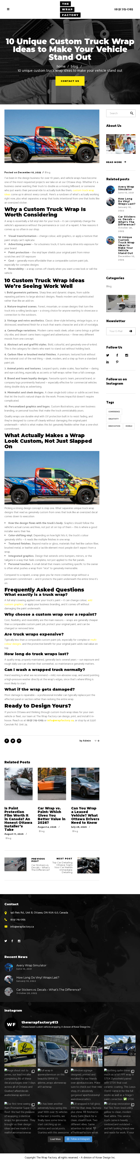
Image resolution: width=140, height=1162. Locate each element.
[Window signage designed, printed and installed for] (86, 1084)
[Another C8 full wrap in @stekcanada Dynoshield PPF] (53, 1051)
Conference (114, 411)
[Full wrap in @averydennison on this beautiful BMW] (53, 1084)
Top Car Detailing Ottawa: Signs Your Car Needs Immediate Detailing (62, 865)
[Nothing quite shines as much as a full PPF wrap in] (120, 1084)
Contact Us (70, 81)
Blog (74, 66)
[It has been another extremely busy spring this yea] (53, 1118)
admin (87, 741)
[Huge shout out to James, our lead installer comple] (20, 1084)
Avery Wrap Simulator (126, 188)
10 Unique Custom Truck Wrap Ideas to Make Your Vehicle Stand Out (126, 245)
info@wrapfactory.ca (60, 720)
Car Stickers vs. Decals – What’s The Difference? (15, 864)
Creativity (113, 419)
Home (61, 66)
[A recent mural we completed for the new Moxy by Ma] (86, 1051)
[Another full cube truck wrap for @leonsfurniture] (20, 1051)
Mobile (129, 426)
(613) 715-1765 (123, 9)
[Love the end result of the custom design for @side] (120, 1051)
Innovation (114, 426)
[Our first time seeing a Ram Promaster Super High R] (20, 1118)
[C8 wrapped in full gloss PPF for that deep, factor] (86, 1118)
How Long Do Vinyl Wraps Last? (127, 201)
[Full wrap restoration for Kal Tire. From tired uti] (120, 1118)
